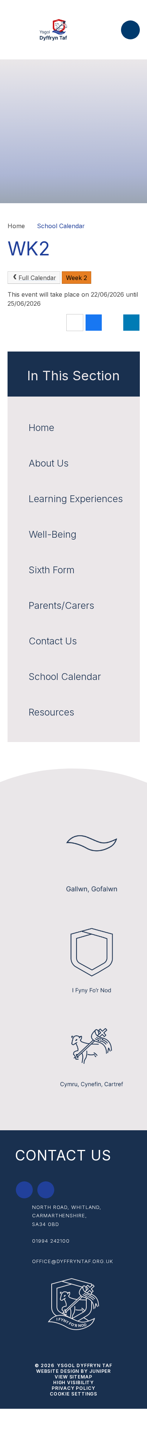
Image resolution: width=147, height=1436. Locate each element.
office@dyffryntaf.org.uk (72, 1261)
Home (16, 226)
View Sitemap (73, 1377)
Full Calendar (37, 278)
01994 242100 (51, 1241)
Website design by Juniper (73, 1371)
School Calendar (61, 226)
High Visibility (73, 1382)
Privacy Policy (73, 1388)
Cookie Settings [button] (74, 1394)
